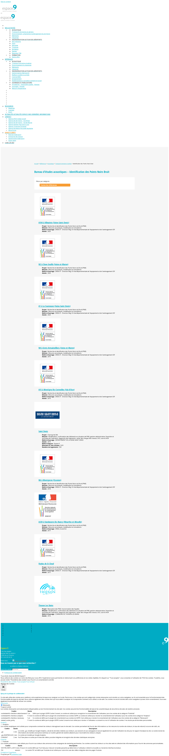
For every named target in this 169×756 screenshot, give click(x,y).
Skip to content (6, 2)
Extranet (35, 630)
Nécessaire (6, 705)
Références (43, 164)
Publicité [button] (3, 740)
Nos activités (8, 625)
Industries (7, 632)
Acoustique (51, 164)
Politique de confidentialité (40, 632)
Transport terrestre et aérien (63, 164)
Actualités (35, 627)
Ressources (7, 635)
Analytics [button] (4, 722)
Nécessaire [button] (4, 703)
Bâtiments (7, 630)
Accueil (36, 164)
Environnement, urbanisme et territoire (15, 628)
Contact (35, 628)
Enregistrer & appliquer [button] (8, 752)
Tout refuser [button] (30, 682)
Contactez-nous (5, 666)
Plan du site (36, 625)
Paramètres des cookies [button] (8, 682)
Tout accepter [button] (21, 682)
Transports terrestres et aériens (13, 627)
